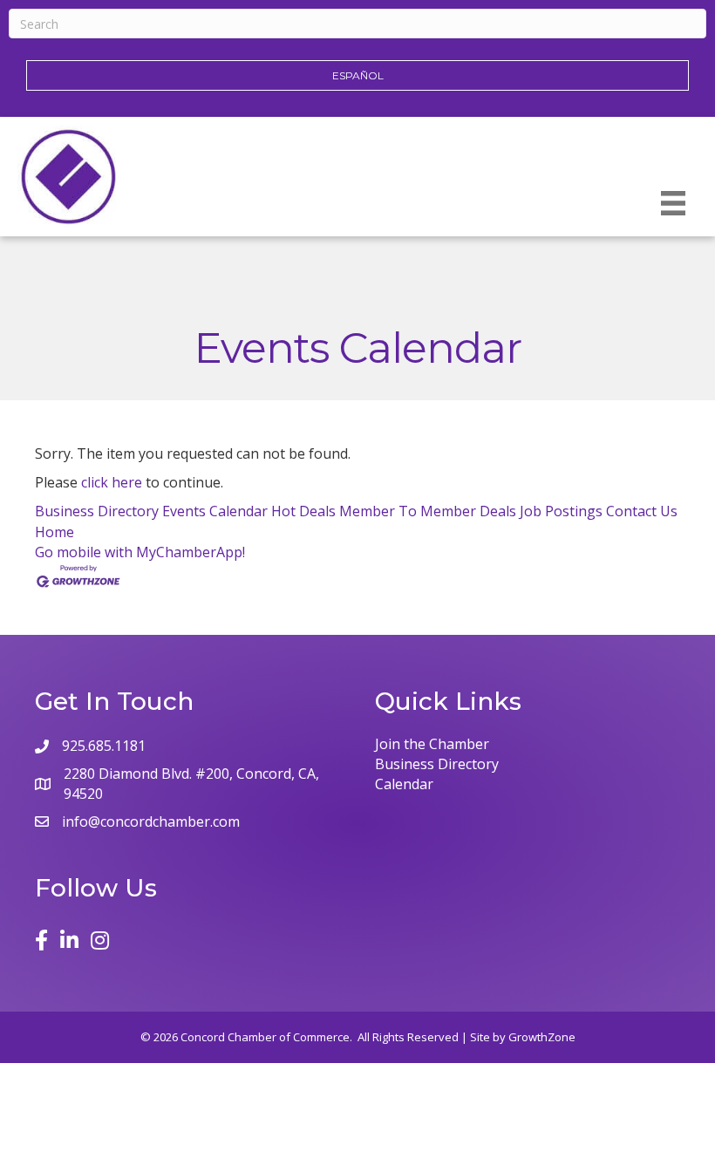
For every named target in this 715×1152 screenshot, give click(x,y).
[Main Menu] (673, 203)
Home (54, 532)
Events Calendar (215, 511)
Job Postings (561, 511)
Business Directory (97, 511)
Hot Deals (303, 511)
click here (111, 482)
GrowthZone (541, 1037)
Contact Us (642, 511)
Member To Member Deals (427, 511)
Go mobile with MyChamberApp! (140, 552)
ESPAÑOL (358, 75)
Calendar (404, 784)
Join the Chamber (432, 743)
